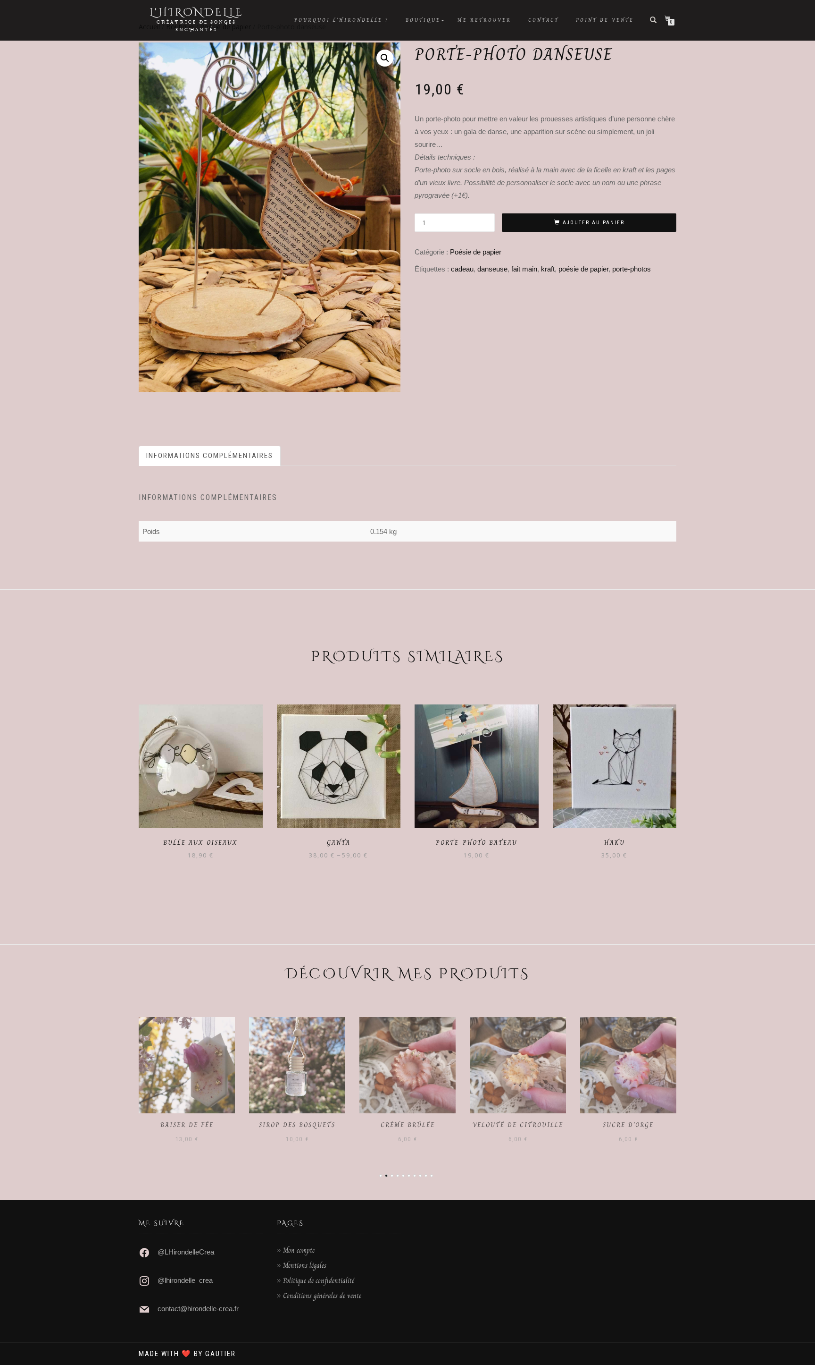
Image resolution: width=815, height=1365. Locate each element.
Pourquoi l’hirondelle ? (341, 20)
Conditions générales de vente (322, 1295)
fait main (524, 269)
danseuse (492, 269)
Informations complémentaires (209, 455)
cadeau (462, 269)
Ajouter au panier (593, 223)
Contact (543, 20)
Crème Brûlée (408, 1124)
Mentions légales (304, 1265)
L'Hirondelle (196, 12)
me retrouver (484, 20)
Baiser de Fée (187, 1124)
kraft (548, 269)
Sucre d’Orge (628, 1124)
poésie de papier (583, 269)
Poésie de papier (475, 252)
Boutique (423, 20)
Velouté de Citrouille (518, 1124)
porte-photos (631, 269)
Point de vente (605, 20)
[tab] (210, 456)
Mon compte (299, 1250)
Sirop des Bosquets (297, 1124)
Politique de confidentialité (318, 1280)
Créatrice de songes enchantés (196, 25)
